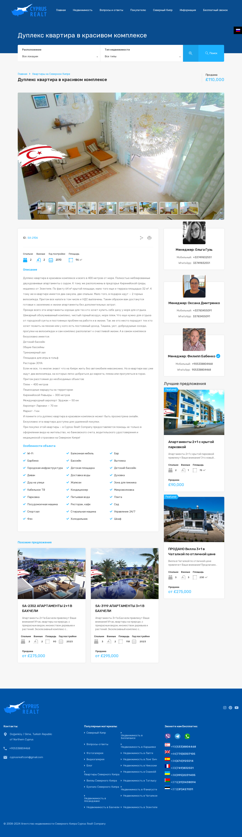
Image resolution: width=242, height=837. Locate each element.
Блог (89, 765)
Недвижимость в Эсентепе (140, 807)
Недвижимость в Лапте (138, 753)
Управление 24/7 (124, 511)
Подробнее (51, 588)
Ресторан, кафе (81, 504)
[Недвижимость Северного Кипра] (29, 15)
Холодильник (79, 518)
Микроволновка (124, 489)
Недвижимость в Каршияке (138, 747)
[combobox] (59, 57)
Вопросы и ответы (111, 10)
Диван (31, 475)
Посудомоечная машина (42, 504)
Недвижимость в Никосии (140, 765)
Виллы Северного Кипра (101, 780)
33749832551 (201, 263)
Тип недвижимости (117, 49)
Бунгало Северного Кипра (102, 787)
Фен (29, 518)
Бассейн (76, 460)
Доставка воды (80, 475)
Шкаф (117, 518)
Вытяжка (120, 460)
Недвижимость (82, 10)
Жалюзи (76, 482)
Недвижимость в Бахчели (102, 807)
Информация (188, 10)
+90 (183, 746)
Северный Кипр (163, 10)
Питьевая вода (80, 497)
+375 (183, 782)
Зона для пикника (125, 482)
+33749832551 (202, 257)
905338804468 (201, 369)
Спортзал (33, 511)
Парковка (33, 497)
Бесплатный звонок (215, 10)
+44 (183, 753)
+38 (183, 775)
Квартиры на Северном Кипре (51, 74)
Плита (118, 497)
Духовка (119, 475)
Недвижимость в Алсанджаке (95, 799)
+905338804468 (202, 364)
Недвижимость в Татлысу (139, 780)
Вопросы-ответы (97, 744)
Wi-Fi (30, 453)
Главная (61, 10)
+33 (182, 768)
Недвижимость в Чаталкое (140, 795)
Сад (116, 504)
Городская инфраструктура (45, 468)
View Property (194, 426)
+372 (182, 789)
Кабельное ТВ (36, 489)
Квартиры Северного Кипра (101, 774)
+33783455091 (202, 310)
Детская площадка (83, 468)
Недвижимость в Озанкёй (139, 772)
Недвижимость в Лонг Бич (140, 759)
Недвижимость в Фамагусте (139, 789)
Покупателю (138, 10)
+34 (182, 761)
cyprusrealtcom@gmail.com (26, 757)
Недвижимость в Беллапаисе (132, 736)
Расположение (31, 49)
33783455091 (201, 316)
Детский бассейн (125, 468)
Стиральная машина (83, 511)
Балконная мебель (82, 453)
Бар (116, 453)
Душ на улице (35, 482)
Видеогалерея (95, 759)
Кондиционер (79, 489)
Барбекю (33, 460)
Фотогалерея (94, 753)
